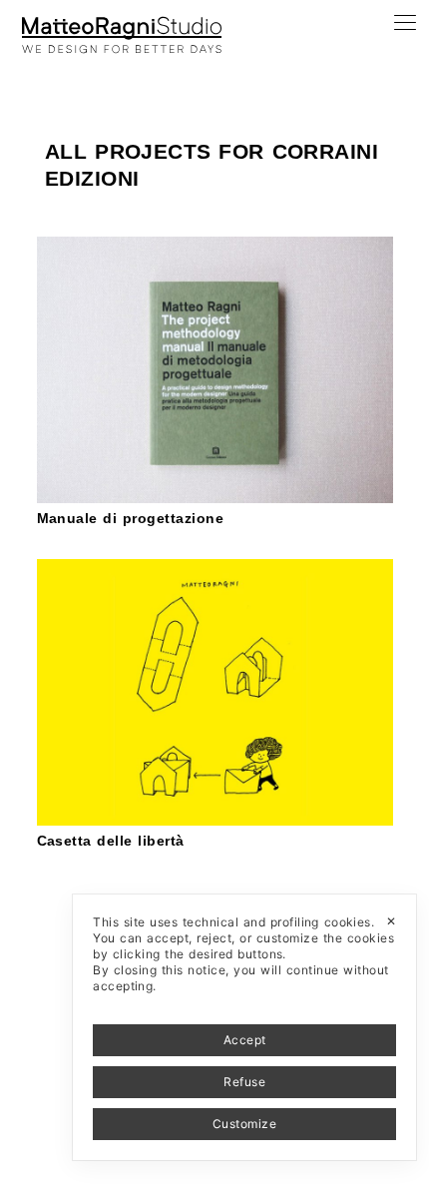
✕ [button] (391, 920)
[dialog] (244, 1027)
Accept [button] (244, 1039)
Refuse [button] (244, 1081)
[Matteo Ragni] (121, 24)
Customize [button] (244, 1123)
